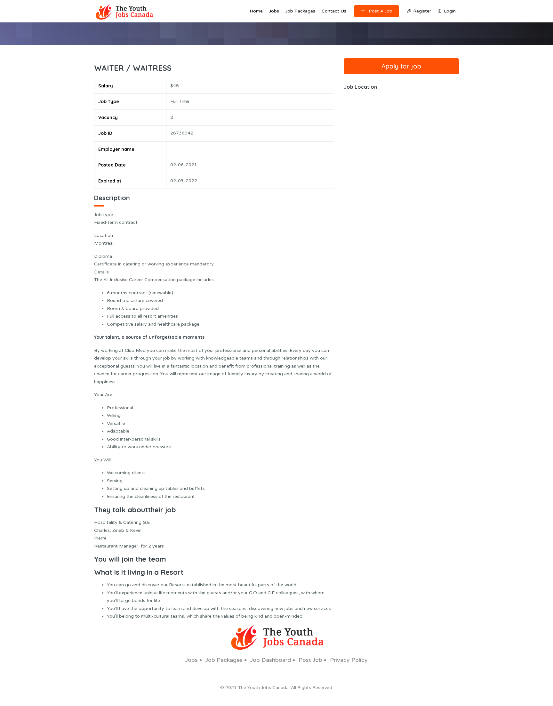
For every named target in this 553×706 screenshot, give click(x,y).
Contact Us (334, 11)
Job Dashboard (270, 659)
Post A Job (380, 11)
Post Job (310, 659)
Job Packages (300, 11)
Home (256, 11)
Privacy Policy (349, 659)
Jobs (274, 11)
